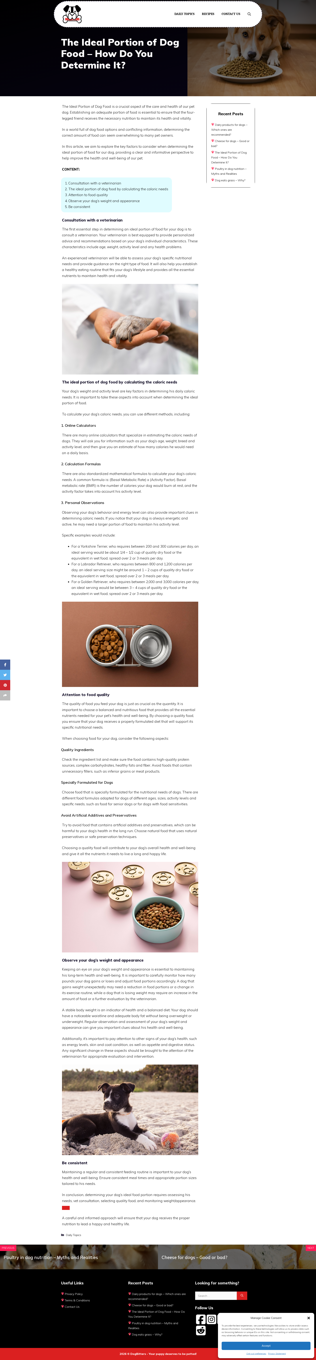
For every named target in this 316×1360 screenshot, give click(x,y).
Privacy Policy (74, 1294)
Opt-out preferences (256, 1353)
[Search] (242, 1296)
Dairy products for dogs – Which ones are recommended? (229, 129)
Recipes (208, 14)
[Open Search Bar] (249, 14)
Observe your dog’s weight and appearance (104, 201)
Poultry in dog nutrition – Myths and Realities (51, 1257)
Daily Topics (184, 14)
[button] (309, 1318)
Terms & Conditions (77, 1300)
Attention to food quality (88, 195)
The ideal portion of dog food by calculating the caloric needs (118, 189)
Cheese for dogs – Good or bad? (194, 1257)
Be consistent (79, 207)
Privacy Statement (277, 1353)
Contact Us (231, 14)
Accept (266, 1345)
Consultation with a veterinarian (94, 183)
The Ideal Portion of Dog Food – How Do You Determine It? (229, 157)
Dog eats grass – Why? (230, 180)
